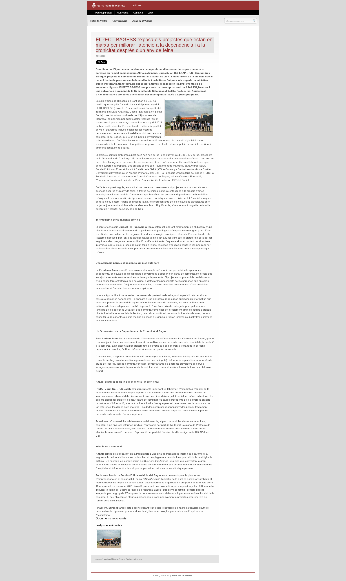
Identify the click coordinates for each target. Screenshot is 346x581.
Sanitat (115, 559)
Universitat (137, 559)
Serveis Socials (125, 559)
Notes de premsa (98, 21)
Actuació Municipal (104, 559)
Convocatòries (119, 21)
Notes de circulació (142, 21)
